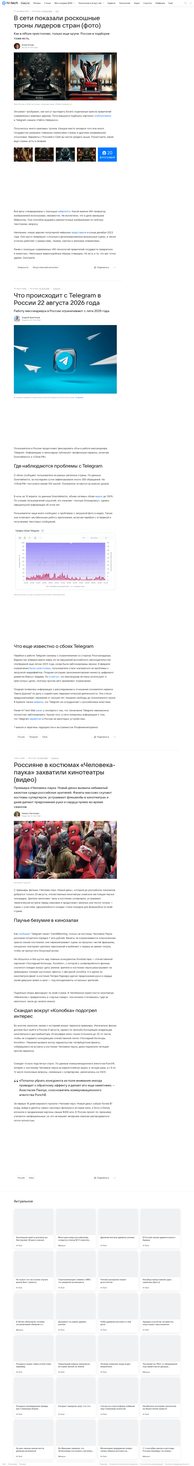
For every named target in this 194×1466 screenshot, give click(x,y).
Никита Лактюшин (30, 813)
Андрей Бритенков (31, 317)
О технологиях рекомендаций (151, 1464)
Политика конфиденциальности (177, 1464)
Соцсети (56, 288)
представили (79, 232)
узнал (39, 710)
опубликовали (102, 115)
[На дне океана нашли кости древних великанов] (33, 1439)
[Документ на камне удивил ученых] (76, 1313)
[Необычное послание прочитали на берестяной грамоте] (160, 1397)
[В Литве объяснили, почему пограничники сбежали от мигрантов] (33, 1313)
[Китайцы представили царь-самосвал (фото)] (160, 1270)
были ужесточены (40, 668)
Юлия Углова (28, 45)
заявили (38, 702)
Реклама (22, 1464)
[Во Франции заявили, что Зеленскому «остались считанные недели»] (76, 1439)
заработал (36, 718)
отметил (54, 676)
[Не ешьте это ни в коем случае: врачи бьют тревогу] (33, 1270)
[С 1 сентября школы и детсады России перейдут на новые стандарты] (160, 1439)
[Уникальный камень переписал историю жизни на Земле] (76, 1355)
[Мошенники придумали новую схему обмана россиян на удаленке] (118, 1439)
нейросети (64, 211)
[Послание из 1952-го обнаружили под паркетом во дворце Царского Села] (160, 1355)
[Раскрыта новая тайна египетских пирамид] (33, 1355)
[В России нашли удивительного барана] (160, 1228)
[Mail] (4, 3)
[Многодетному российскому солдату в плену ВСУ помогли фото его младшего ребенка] (76, 1228)
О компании (12, 1464)
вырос (99, 496)
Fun (57, 11)
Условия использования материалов (124, 1464)
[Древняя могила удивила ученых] (118, 1228)
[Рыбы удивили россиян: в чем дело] (118, 1313)
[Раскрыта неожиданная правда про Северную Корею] (33, 1397)
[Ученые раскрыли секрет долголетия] (118, 1270)
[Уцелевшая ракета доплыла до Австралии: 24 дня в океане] (33, 1228)
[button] (65, 76)
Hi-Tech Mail (47, 11)
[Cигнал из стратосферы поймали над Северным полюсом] (118, 1397)
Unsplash (79, 397)
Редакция (103, 1464)
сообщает (24, 933)
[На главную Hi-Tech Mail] (12, 3)
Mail (4, 1464)
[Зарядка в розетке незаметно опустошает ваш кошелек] (160, 1313)
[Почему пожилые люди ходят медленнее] (118, 1355)
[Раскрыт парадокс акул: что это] (76, 1397)
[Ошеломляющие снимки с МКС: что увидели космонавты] (76, 1270)
